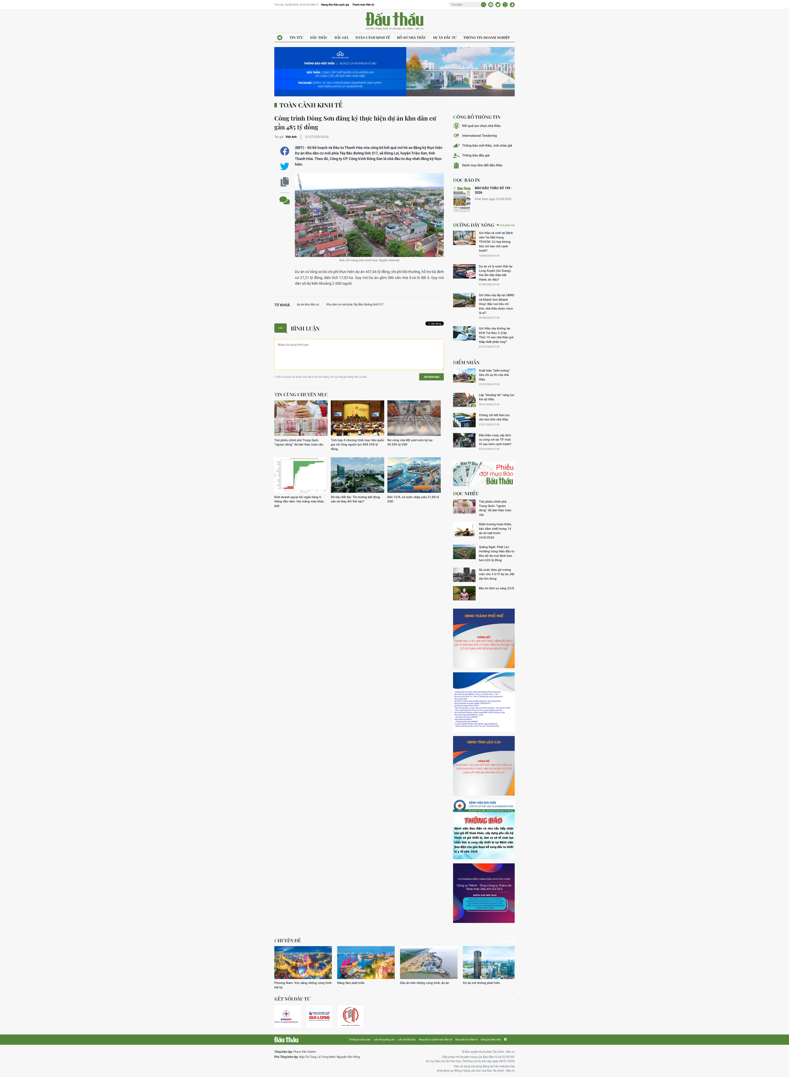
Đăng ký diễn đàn (491, 1039)
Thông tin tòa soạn (359, 1039)
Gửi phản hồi (507, 225)
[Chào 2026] (491, 962)
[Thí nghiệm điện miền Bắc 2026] (286, 1016)
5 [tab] (514, 941)
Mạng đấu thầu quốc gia (335, 4)
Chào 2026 (470, 983)
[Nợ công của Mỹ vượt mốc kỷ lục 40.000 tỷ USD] (414, 418)
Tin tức (296, 37)
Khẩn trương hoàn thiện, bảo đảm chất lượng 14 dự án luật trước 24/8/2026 (495, 530)
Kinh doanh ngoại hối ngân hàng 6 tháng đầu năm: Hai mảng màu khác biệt (299, 501)
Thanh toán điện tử (363, 4)
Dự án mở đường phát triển (355, 983)
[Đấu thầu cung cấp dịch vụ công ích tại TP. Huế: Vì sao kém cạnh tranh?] (464, 440)
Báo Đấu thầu (394, 21)
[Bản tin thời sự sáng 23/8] (464, 593)
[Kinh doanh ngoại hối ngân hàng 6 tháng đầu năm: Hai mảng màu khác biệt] (301, 475)
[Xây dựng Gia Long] (319, 1016)
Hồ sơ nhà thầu (411, 37)
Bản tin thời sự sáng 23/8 (496, 588)
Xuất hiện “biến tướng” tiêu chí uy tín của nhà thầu (494, 375)
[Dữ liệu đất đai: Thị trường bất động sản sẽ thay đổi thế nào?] (357, 475)
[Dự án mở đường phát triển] (366, 962)
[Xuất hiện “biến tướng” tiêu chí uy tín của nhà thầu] (464, 375)
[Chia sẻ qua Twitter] (284, 166)
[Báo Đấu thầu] (286, 1040)
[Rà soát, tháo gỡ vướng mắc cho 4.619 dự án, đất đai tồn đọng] (464, 575)
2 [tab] (504, 941)
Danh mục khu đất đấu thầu (482, 165)
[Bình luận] (284, 197)
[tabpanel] (303, 965)
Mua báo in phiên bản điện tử (435, 1039)
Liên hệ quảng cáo (384, 1039)
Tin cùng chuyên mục (301, 394)
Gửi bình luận (431, 376)
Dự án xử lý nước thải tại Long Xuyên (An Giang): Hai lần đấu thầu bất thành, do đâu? (495, 273)
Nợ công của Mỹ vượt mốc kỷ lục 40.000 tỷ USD (410, 442)
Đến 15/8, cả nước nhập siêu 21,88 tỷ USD (413, 499)
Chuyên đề (287, 940)
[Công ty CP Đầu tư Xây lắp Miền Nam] (350, 1016)
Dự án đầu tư (444, 37)
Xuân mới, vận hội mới (415, 983)
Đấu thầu (319, 37)
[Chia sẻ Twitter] (498, 4)
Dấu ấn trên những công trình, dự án (298, 983)
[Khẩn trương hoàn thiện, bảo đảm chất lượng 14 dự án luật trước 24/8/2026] (464, 529)
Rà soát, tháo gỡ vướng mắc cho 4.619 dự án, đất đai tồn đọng (496, 574)
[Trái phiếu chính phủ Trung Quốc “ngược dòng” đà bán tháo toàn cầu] (301, 418)
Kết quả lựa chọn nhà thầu (481, 126)
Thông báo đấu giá (476, 155)
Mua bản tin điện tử (466, 1039)
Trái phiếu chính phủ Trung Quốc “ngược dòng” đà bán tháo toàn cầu (298, 442)
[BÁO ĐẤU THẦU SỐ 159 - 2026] (462, 200)
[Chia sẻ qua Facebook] (284, 151)
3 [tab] (507, 941)
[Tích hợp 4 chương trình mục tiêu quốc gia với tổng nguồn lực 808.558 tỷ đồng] (357, 418)
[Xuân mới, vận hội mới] (429, 962)
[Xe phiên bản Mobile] (505, 4)
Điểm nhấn (466, 362)
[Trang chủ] (279, 37)
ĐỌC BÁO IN (466, 180)
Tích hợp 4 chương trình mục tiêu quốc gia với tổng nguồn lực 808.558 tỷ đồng (357, 444)
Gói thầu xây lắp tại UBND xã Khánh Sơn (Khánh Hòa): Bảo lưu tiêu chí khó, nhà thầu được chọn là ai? (496, 303)
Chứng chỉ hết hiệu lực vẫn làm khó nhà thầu (494, 417)
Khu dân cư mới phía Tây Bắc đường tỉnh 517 (354, 304)
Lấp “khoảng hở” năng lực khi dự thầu (496, 397)
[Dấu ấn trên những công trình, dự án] (303, 962)
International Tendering (479, 136)
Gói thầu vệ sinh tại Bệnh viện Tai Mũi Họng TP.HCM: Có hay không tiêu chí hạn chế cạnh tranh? (496, 241)
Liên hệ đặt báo (407, 1039)
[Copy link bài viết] (284, 182)
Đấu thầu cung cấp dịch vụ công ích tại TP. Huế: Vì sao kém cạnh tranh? (495, 439)
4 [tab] (510, 941)
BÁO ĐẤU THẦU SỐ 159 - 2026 (493, 190)
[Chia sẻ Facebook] (490, 4)
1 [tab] (500, 941)
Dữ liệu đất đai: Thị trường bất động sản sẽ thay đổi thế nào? (355, 499)
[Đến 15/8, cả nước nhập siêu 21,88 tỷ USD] (414, 475)
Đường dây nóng (473, 225)
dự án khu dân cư (308, 304)
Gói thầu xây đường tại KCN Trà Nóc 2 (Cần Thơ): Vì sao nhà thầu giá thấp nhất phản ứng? (496, 335)
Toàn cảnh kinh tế (372, 37)
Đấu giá (341, 37)
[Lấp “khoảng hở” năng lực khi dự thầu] (464, 400)
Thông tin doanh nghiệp (486, 37)
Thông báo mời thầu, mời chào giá (487, 145)
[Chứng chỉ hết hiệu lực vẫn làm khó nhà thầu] (464, 420)
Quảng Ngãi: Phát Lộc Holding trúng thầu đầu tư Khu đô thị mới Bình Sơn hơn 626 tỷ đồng (496, 553)
